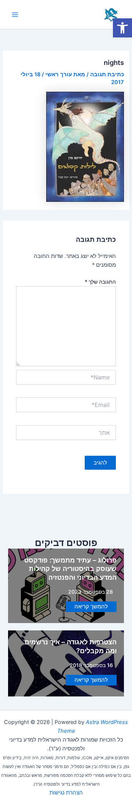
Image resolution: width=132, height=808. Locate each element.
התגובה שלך (100, 282)
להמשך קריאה (91, 606)
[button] (122, 27)
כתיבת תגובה (107, 74)
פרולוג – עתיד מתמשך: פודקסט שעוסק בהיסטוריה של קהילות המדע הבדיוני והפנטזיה (70, 568)
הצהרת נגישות (66, 792)
